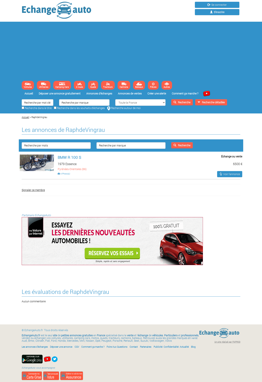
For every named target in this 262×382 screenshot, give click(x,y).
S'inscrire (218, 12)
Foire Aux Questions (117, 346)
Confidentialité (171, 346)
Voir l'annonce (231, 174)
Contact (134, 346)
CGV (77, 346)
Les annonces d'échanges (35, 346)
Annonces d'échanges (99, 93)
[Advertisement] (131, 52)
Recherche (183, 102)
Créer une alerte (156, 93)
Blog (193, 346)
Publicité (158, 346)
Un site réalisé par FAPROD (227, 341)
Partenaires (145, 346)
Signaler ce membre (33, 190)
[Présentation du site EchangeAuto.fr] (205, 93)
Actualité (184, 346)
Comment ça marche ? (185, 93)
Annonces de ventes (130, 93)
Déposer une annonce (61, 346)
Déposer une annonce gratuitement (60, 93)
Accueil (29, 93)
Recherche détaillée (212, 102)
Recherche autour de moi (125, 108)
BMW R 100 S (69, 157)
